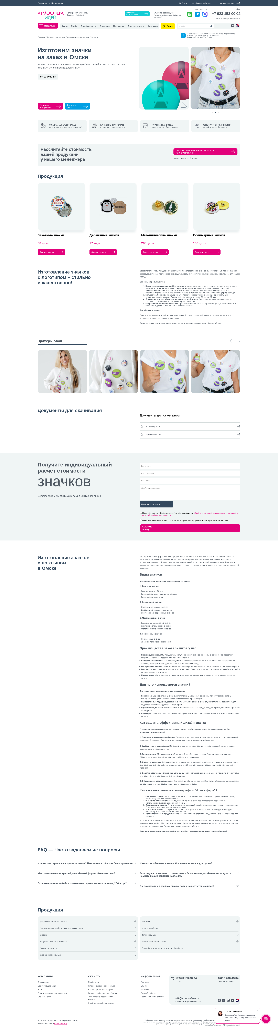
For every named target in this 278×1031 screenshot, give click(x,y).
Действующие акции (47, 986)
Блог (40, 989)
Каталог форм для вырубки (101, 989)
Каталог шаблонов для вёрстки (102, 993)
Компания (45, 976)
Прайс (74, 26)
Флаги (64, 26)
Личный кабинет (203, 3)
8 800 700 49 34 (228, 978)
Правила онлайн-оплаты (152, 997)
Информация (150, 976)
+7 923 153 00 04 (226, 14)
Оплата (144, 986)
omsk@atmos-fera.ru (230, 18)
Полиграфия (57, 3)
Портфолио (118, 26)
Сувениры (42, 3)
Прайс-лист (93, 982)
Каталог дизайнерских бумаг (101, 986)
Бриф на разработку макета (101, 1003)
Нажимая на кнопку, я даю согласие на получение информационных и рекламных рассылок (185, 520)
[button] (212, 112)
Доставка (105, 26)
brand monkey (60, 1023)
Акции (170, 26)
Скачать (94, 976)
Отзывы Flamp (44, 997)
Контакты (153, 26)
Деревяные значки (104, 235)
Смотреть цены (71, 106)
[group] (62, 371)
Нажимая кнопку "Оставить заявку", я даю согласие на (189, 514)
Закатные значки (51, 235)
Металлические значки (159, 235)
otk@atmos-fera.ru (187, 998)
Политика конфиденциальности (52, 993)
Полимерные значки (209, 235)
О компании (43, 982)
